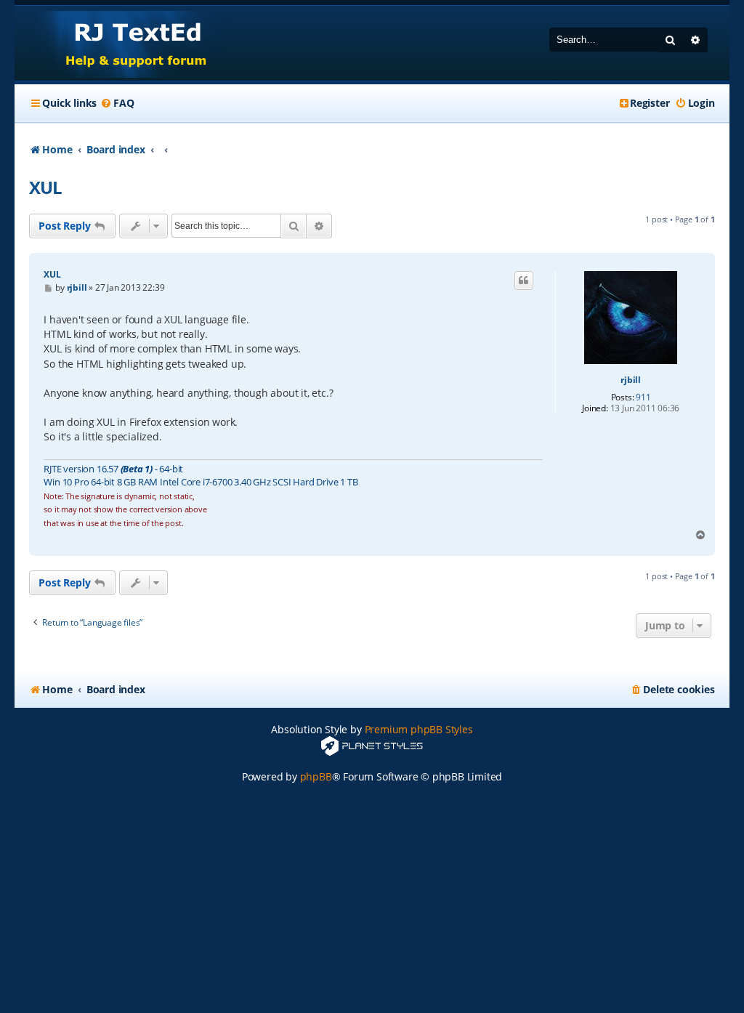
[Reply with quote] (523, 280)
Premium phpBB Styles (419, 729)
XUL (45, 187)
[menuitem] (117, 103)
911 (643, 397)
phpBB (316, 776)
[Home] (122, 43)
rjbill (630, 380)
